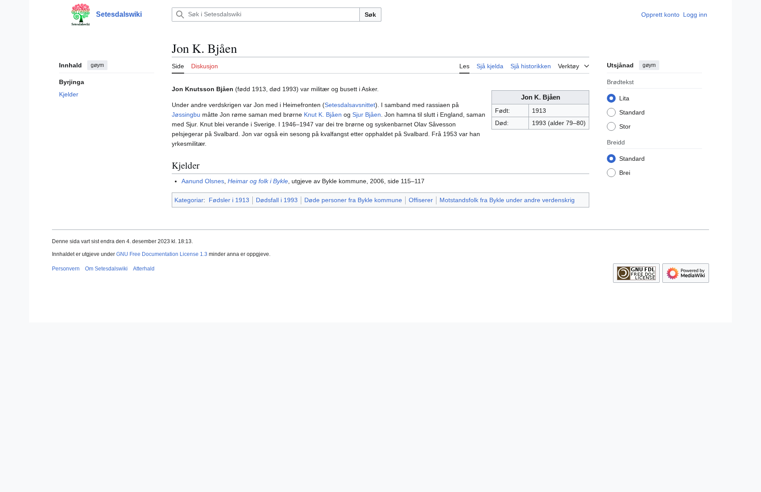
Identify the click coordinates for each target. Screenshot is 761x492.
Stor (625, 126)
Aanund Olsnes (202, 181)
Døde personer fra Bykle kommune (353, 199)
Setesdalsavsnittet (350, 104)
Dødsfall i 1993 (277, 199)
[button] (56, 14)
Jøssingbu (186, 114)
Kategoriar (188, 199)
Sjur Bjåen (366, 114)
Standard (632, 112)
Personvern (66, 269)
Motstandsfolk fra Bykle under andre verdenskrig (507, 199)
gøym (97, 65)
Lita (624, 98)
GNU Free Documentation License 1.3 (161, 254)
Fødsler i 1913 (229, 199)
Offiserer (421, 199)
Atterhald (144, 269)
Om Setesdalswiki (106, 269)
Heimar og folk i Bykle (258, 181)
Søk (370, 14)
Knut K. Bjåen (323, 114)
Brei (624, 172)
